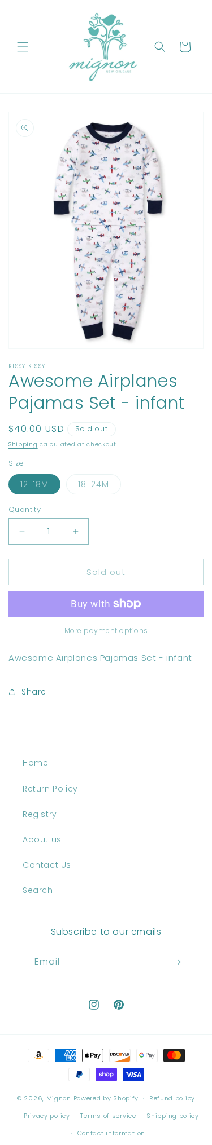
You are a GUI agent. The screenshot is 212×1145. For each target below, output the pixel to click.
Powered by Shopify (106, 1098)
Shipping (23, 444)
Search (38, 890)
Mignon (59, 1098)
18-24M (99, 486)
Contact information (111, 1133)
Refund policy (172, 1098)
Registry (40, 814)
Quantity (24, 509)
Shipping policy (172, 1115)
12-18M (40, 486)
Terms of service (108, 1115)
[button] (22, 46)
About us (42, 839)
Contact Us (47, 864)
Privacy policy (47, 1115)
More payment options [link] (106, 630)
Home (35, 762)
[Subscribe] (176, 962)
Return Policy (50, 788)
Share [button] (33, 691)
